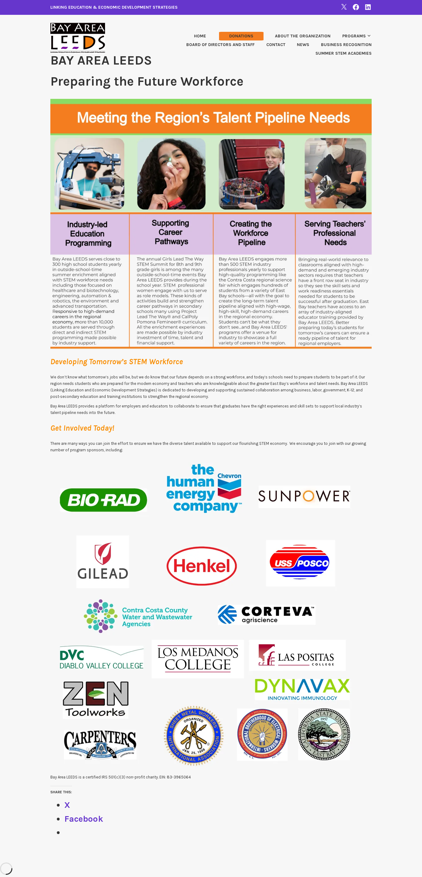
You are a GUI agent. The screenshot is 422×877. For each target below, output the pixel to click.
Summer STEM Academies (343, 53)
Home (200, 36)
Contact (275, 44)
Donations (241, 36)
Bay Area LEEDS (101, 60)
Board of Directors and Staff (220, 44)
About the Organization (303, 36)
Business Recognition (346, 44)
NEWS (303, 44)
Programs (354, 36)
